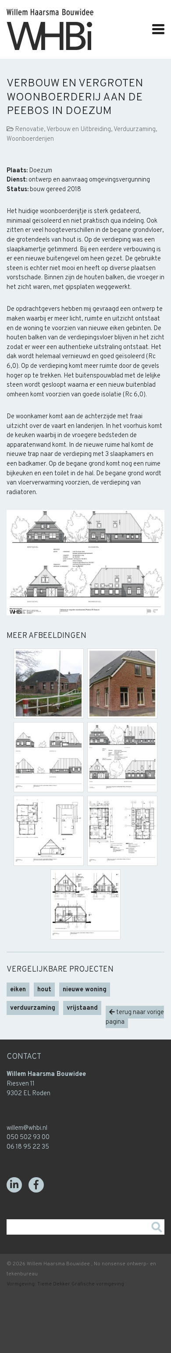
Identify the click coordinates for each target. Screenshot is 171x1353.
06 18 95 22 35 (28, 1147)
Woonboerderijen (30, 139)
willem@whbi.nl (27, 1128)
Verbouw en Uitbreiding (78, 129)
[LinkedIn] (14, 1185)
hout (44, 990)
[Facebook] (36, 1185)
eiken (18, 990)
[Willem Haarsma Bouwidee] (50, 46)
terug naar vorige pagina (135, 1017)
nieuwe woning (85, 990)
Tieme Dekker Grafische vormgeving (80, 1284)
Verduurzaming (135, 129)
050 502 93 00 (28, 1137)
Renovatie (29, 129)
